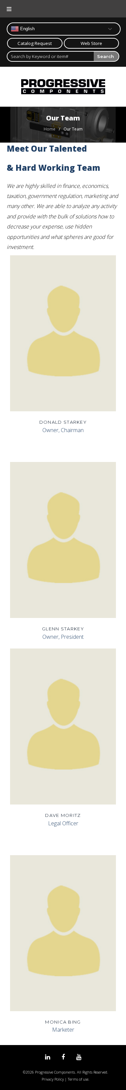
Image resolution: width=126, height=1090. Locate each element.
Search (105, 56)
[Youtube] (78, 1057)
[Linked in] (47, 1057)
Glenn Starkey (63, 628)
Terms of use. (78, 1079)
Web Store (91, 43)
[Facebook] (63, 1057)
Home (49, 129)
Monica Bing (63, 1022)
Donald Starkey (63, 422)
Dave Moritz (63, 815)
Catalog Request (34, 43)
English (27, 28)
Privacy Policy (53, 1079)
